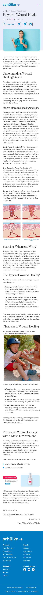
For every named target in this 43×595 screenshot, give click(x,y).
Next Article (33, 519)
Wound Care (18, 20)
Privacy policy (31, 587)
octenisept (27, 557)
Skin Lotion (7, 560)
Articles (5, 11)
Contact (5, 575)
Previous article (11, 510)
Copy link (10, 24)
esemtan (26, 548)
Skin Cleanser (8, 554)
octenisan (26, 554)
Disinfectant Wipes (9, 557)
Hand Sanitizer (8, 548)
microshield (27, 551)
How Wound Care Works (29, 523)
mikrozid (26, 560)
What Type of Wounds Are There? (18, 514)
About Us (6, 569)
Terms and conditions (14, 587)
